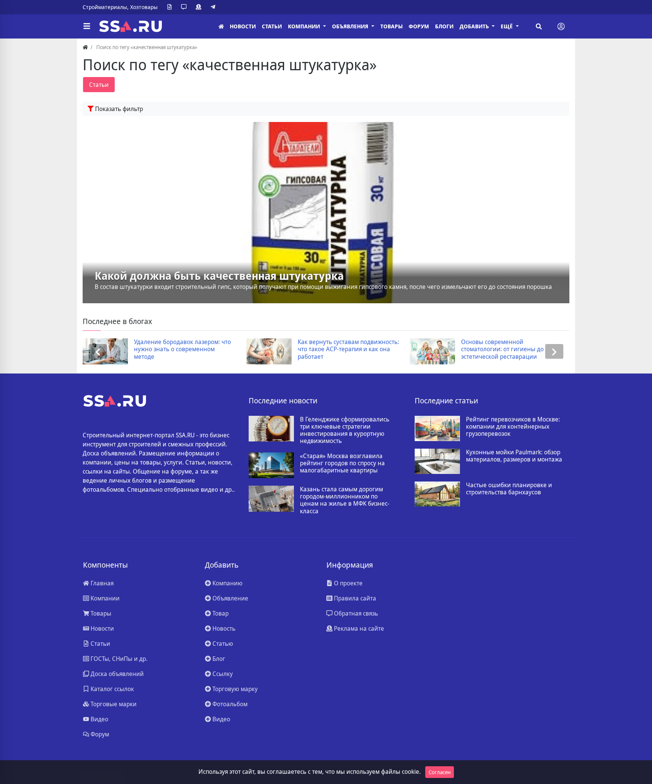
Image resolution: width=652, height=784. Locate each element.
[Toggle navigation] (561, 26)
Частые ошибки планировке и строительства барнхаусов (509, 489)
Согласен (440, 772)
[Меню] (87, 26)
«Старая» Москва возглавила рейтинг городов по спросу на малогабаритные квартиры (342, 463)
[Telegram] (214, 7)
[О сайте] (171, 7)
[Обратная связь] (185, 7)
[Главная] (221, 26)
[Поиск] (539, 26)
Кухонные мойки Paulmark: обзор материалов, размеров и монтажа (514, 456)
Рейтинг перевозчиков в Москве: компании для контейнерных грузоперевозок (513, 427)
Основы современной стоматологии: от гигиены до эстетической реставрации (380, 349)
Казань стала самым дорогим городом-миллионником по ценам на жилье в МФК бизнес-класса (344, 500)
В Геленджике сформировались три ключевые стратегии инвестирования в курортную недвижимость (344, 430)
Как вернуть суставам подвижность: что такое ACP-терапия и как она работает (226, 349)
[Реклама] (200, 7)
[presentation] (98, 351)
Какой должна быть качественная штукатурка (219, 276)
